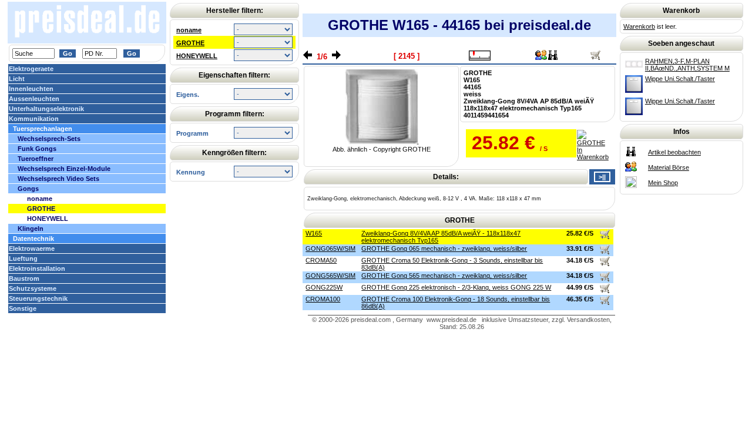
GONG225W (324, 287)
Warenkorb (639, 26)
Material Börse (668, 167)
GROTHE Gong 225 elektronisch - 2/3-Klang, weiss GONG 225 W (456, 287)
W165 (314, 233)
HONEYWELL (196, 55)
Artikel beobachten (674, 152)
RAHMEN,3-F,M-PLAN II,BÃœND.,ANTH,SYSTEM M (687, 65)
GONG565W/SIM (330, 275)
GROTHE (190, 42)
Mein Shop (663, 182)
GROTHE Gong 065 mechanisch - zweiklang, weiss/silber (444, 248)
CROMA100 (323, 299)
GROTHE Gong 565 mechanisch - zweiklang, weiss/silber (444, 275)
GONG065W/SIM (330, 248)
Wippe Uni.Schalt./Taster (680, 78)
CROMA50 (321, 260)
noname (189, 29)
